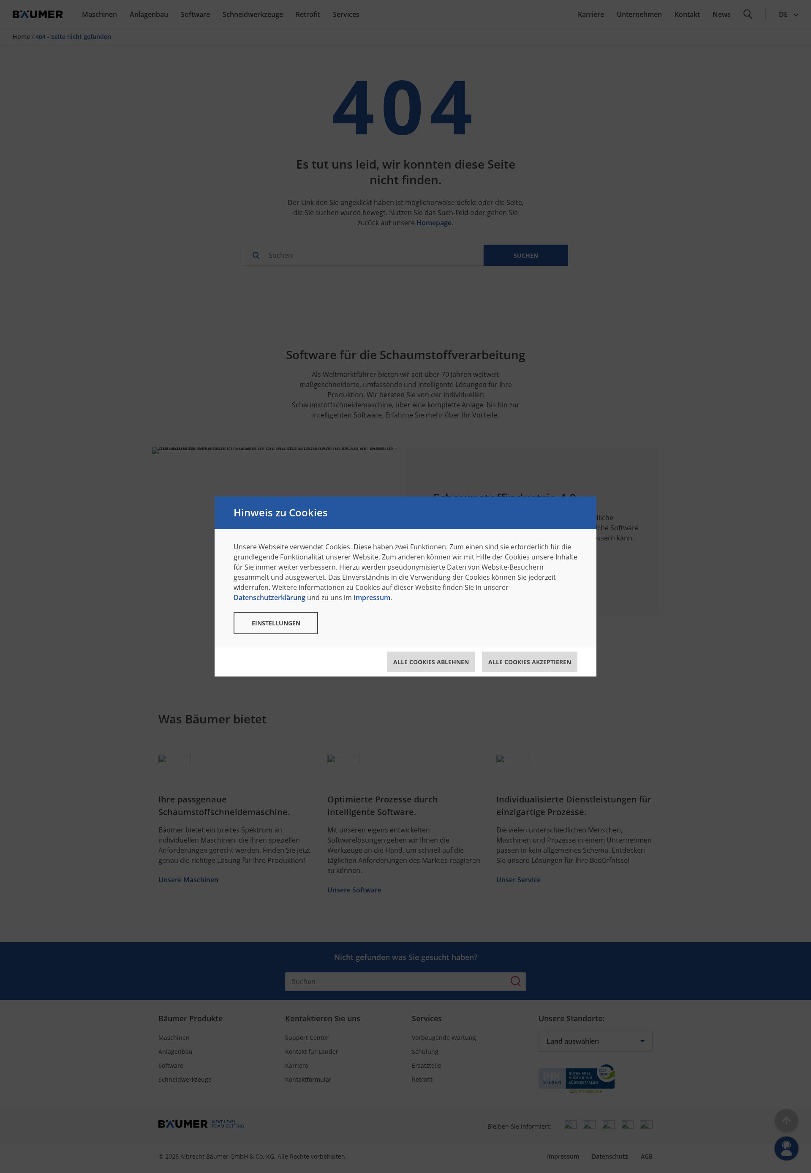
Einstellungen (276, 623)
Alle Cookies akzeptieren (529, 662)
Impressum (372, 597)
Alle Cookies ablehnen (431, 662)
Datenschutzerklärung (269, 597)
